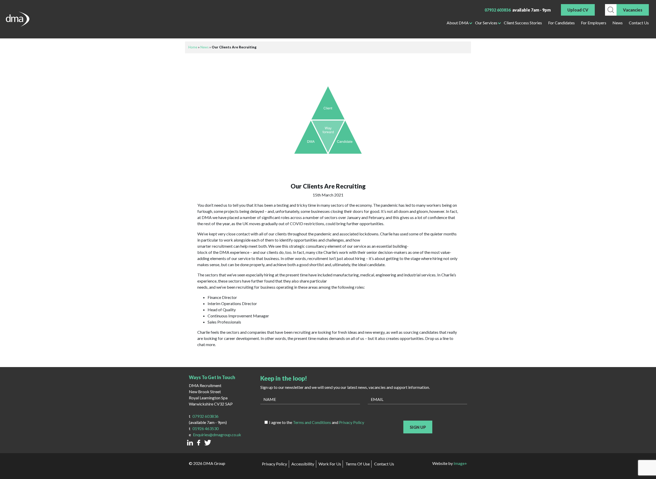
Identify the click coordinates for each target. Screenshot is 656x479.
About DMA (458, 22)
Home (192, 47)
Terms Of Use (357, 463)
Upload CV (577, 9)
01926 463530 (205, 428)
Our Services (486, 22)
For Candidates (561, 22)
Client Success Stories (523, 22)
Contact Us (639, 22)
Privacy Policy (351, 422)
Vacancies (632, 9)
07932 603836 (498, 9)
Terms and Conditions (312, 422)
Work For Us (330, 463)
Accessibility (302, 463)
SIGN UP (418, 427)
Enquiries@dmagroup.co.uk (217, 434)
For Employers (593, 22)
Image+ (460, 463)
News (617, 22)
